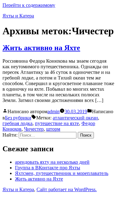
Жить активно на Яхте (41, 48)
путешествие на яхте (57, 123)
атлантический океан (75, 117)
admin (53, 111)
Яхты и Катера (18, 15)
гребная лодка (17, 123)
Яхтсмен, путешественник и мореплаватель (61, 173)
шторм (53, 129)
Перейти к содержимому (28, 5)
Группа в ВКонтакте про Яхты (47, 167)
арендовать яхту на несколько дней (52, 162)
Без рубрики (18, 117)
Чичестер (34, 129)
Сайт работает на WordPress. (67, 189)
